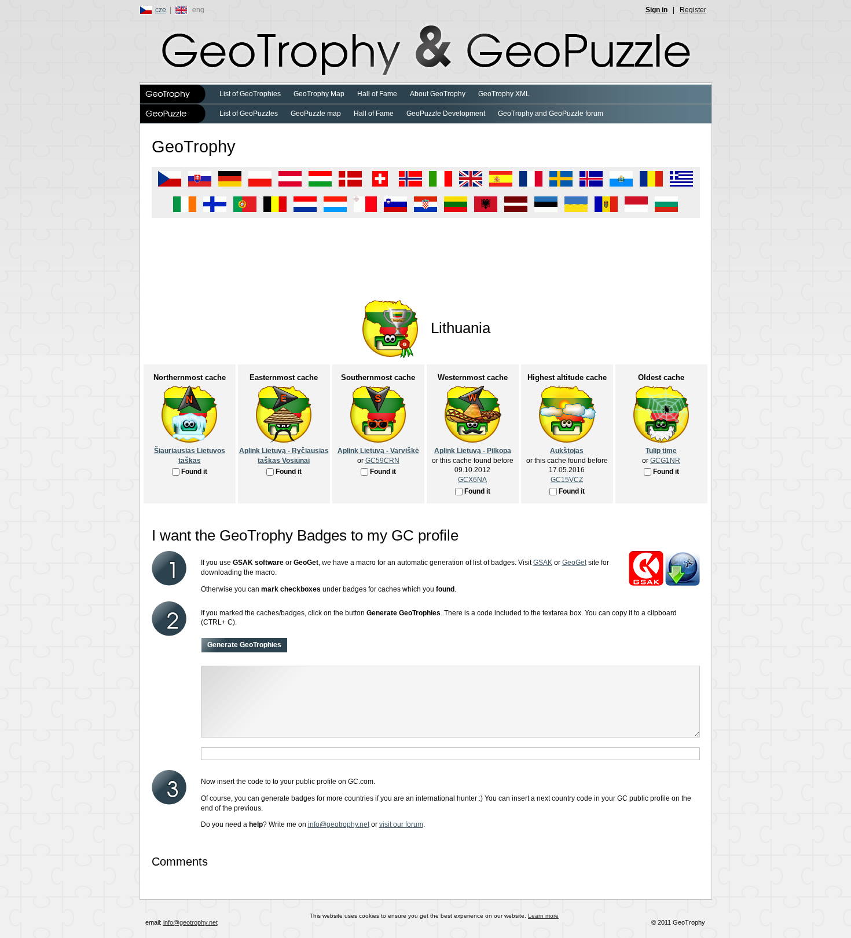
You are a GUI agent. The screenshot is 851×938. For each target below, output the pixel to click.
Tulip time (661, 451)
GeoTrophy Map (319, 94)
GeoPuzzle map (316, 114)
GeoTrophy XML (504, 94)
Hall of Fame (377, 94)
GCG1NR (665, 461)
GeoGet (574, 563)
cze (160, 10)
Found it (194, 472)
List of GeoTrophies (250, 94)
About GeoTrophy (437, 94)
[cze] (147, 10)
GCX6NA (472, 480)
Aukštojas (567, 451)
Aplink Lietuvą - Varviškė (378, 451)
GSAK (542, 563)
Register (693, 10)
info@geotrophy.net (338, 824)
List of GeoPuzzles (248, 114)
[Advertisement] (426, 253)
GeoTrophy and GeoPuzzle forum (550, 114)
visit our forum (401, 824)
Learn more (543, 916)
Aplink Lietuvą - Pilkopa (472, 451)
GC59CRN (382, 461)
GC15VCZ (567, 480)
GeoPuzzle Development (445, 114)
